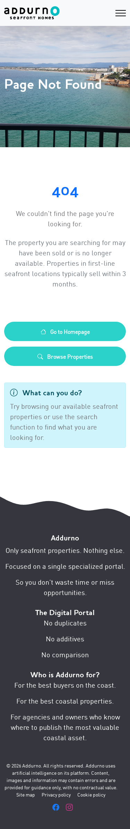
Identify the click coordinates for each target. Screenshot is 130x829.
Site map (25, 794)
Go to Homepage (69, 331)
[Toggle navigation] (120, 13)
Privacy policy (56, 794)
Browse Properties (69, 356)
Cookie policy (91, 794)
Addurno (65, 538)
